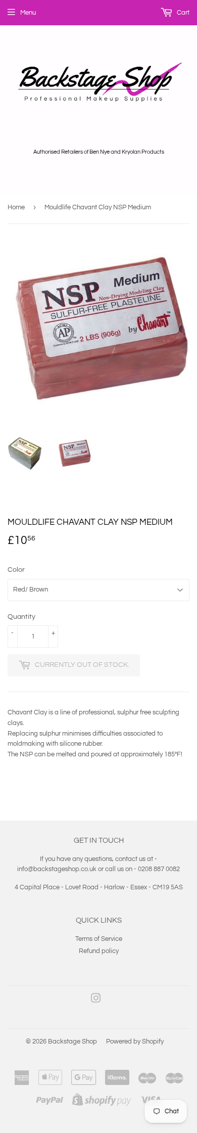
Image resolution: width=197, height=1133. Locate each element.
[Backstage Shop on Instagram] (96, 1000)
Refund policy (99, 951)
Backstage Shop (72, 1041)
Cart (182, 12)
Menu (28, 12)
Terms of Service (98, 938)
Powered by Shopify (135, 1041)
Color (16, 569)
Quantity (21, 616)
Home (16, 207)
